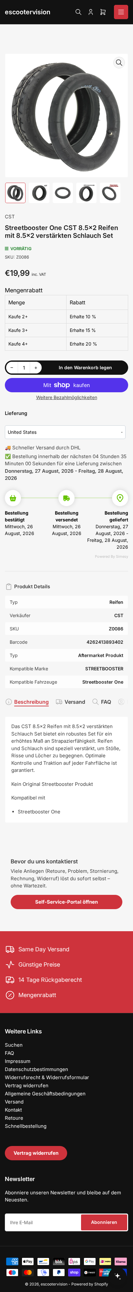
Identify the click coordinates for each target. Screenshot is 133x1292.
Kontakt (13, 1110)
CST (10, 216)
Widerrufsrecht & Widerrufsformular (47, 1077)
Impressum (17, 1061)
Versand (75, 702)
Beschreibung (31, 702)
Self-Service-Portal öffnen (66, 902)
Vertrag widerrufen (26, 1085)
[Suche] (78, 12)
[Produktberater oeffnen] (117, 1276)
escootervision (27, 12)
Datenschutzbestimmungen (36, 1069)
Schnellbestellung (25, 1126)
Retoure (14, 1118)
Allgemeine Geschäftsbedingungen (45, 1094)
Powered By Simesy (111, 556)
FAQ (106, 702)
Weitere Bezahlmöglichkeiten (66, 397)
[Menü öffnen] (121, 12)
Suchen (14, 1045)
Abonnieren (104, 1222)
